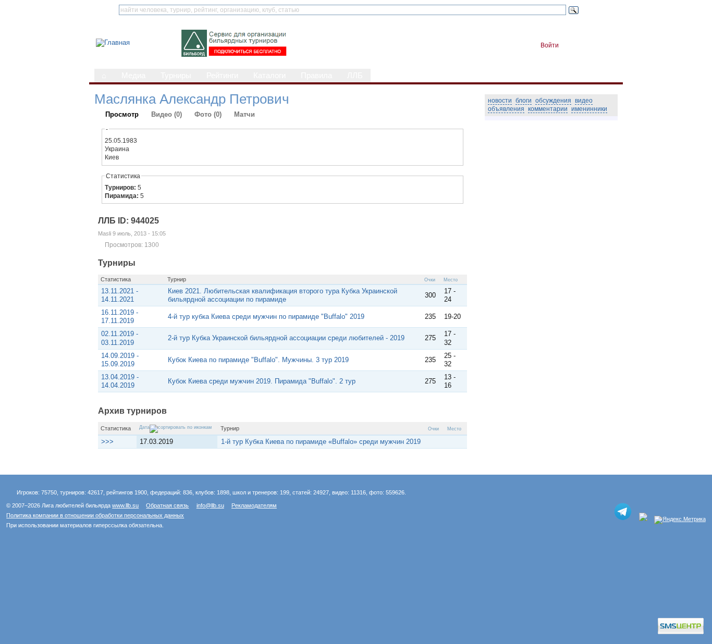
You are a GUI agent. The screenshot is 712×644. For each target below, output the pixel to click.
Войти (550, 45)
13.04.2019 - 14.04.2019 (120, 381)
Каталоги (269, 75)
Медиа (133, 75)
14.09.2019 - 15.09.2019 (120, 360)
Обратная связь (167, 505)
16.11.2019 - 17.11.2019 (119, 316)
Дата (144, 427)
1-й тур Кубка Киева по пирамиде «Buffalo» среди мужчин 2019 (321, 441)
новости (500, 100)
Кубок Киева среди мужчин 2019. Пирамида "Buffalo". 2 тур (261, 381)
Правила (316, 75)
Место (451, 279)
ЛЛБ (355, 75)
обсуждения (553, 100)
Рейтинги (222, 75)
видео (584, 100)
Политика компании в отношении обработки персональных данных (95, 515)
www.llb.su (125, 505)
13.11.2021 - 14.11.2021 (119, 295)
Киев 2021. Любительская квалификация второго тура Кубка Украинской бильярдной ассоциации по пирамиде (282, 295)
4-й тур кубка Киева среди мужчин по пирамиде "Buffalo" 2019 (266, 316)
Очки (429, 279)
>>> (107, 441)
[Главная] (113, 42)
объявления (506, 109)
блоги (523, 100)
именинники (589, 109)
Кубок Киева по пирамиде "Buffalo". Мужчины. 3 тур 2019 (258, 360)
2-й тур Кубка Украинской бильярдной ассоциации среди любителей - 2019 (286, 338)
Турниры (176, 75)
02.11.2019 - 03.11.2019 (119, 338)
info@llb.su (210, 505)
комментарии (548, 109)
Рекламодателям (254, 505)
